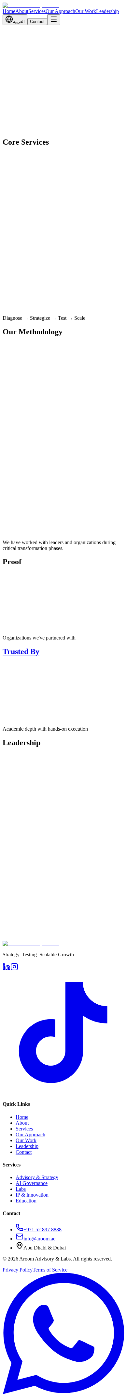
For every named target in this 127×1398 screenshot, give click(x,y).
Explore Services (74, 134)
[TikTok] (63, 1091)
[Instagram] (14, 969)
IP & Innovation (32, 1195)
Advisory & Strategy (37, 1177)
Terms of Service (50, 1270)
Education (26, 1200)
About (21, 11)
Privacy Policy (18, 1270)
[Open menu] (53, 19)
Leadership (107, 11)
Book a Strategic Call (25, 134)
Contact (37, 21)
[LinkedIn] (6, 969)
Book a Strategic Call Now (30, 945)
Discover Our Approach (27, 538)
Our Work (85, 11)
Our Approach (60, 11)
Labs (21, 1189)
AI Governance (32, 1183)
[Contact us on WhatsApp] (63, 1392)
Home (9, 11)
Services (37, 11)
